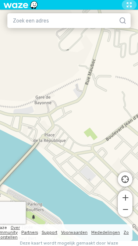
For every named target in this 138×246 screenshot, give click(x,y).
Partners (29, 232)
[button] (125, 197)
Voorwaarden (74, 232)
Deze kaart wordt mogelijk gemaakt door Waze (69, 243)
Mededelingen (105, 232)
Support (49, 232)
